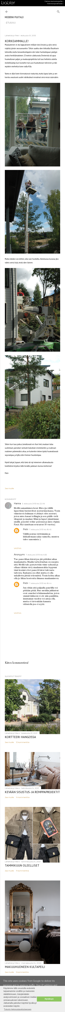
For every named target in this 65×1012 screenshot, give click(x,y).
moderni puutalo (14, 17)
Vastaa (17, 548)
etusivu (11, 22)
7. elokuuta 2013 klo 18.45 (40, 529)
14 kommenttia (22, 797)
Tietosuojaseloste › (55, 4)
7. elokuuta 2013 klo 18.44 (40, 583)
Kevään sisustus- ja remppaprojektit (32, 792)
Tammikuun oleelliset (22, 865)
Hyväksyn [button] (49, 999)
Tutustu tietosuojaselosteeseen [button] (17, 1009)
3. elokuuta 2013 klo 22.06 (33, 503)
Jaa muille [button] (9, 488)
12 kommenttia (22, 742)
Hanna (17, 503)
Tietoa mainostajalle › (54, 1)
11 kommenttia (22, 871)
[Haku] (58, 11)
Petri (25, 529)
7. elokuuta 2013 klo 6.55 (36, 555)
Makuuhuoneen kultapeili (25, 967)
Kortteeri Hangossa (20, 737)
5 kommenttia (22, 972)
